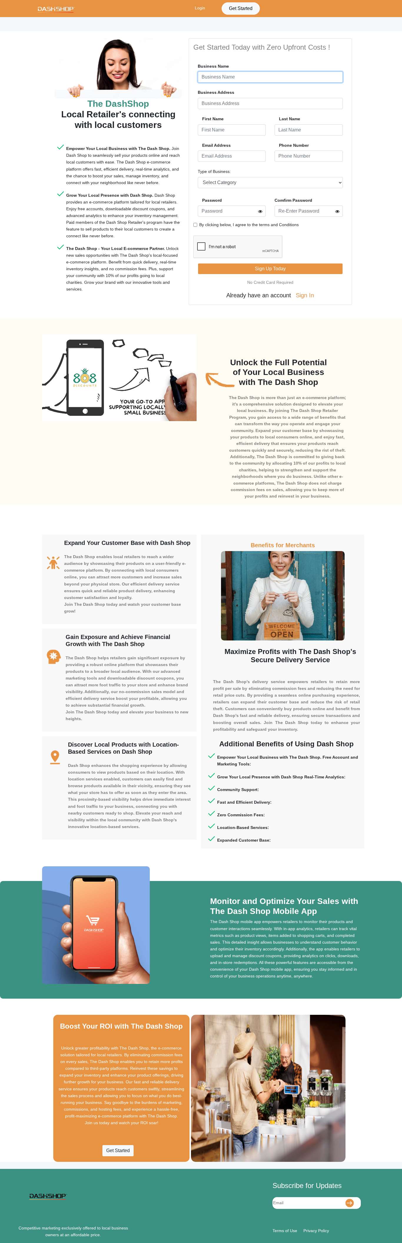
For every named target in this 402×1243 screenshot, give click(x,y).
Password (212, 200)
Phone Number (294, 145)
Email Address (216, 145)
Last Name (289, 118)
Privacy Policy (316, 1230)
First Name (213, 118)
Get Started (241, 8)
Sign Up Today (270, 268)
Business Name (213, 66)
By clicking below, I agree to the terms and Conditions (249, 224)
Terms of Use (285, 1230)
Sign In (305, 295)
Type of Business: (214, 171)
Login (200, 8)
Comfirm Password (293, 200)
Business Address (216, 92)
